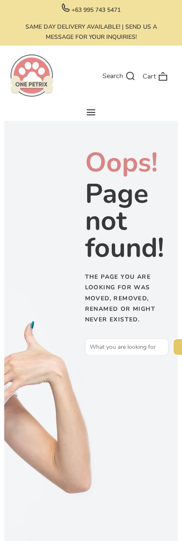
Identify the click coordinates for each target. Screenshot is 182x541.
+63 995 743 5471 (95, 10)
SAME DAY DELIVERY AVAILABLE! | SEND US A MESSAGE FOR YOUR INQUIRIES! (91, 32)
